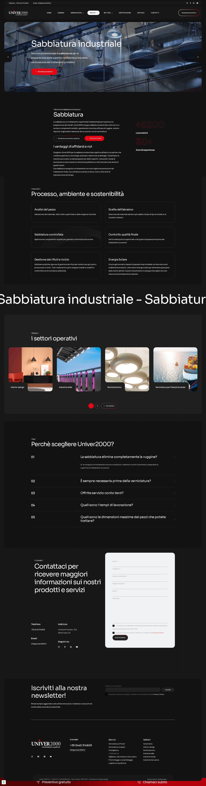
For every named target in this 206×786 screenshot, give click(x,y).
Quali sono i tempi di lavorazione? (106, 505)
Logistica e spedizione (117, 763)
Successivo (110, 406)
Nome (115, 561)
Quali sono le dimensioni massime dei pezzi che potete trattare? (123, 519)
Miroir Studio (103, 779)
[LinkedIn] (193, 3)
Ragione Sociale (118, 584)
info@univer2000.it (44, 3)
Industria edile (148, 753)
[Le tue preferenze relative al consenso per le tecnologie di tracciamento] (4, 782)
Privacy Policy (159, 633)
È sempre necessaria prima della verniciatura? (115, 481)
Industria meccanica (151, 760)
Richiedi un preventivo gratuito (69, 138)
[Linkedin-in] (71, 647)
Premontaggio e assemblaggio (121, 760)
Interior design (149, 747)
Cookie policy (162, 779)
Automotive (147, 744)
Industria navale (149, 756)
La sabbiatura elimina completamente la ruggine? (118, 457)
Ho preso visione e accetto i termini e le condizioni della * (140, 633)
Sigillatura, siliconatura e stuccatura (122, 756)
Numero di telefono (120, 576)
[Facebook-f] (65, 647)
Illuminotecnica (149, 750)
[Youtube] (197, 3)
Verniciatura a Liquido (117, 747)
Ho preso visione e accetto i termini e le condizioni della (136, 694)
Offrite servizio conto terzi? (101, 493)
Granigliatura (114, 750)
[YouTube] (51, 757)
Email (115, 591)
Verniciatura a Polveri (117, 744)
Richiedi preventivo (189, 13)
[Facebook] (190, 3)
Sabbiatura (114, 753)
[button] (103, 457)
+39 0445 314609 (22, 3)
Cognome (116, 569)
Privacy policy (152, 779)
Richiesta (116, 598)
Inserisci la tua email (113, 686)
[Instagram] (187, 3)
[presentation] (8, 57)
